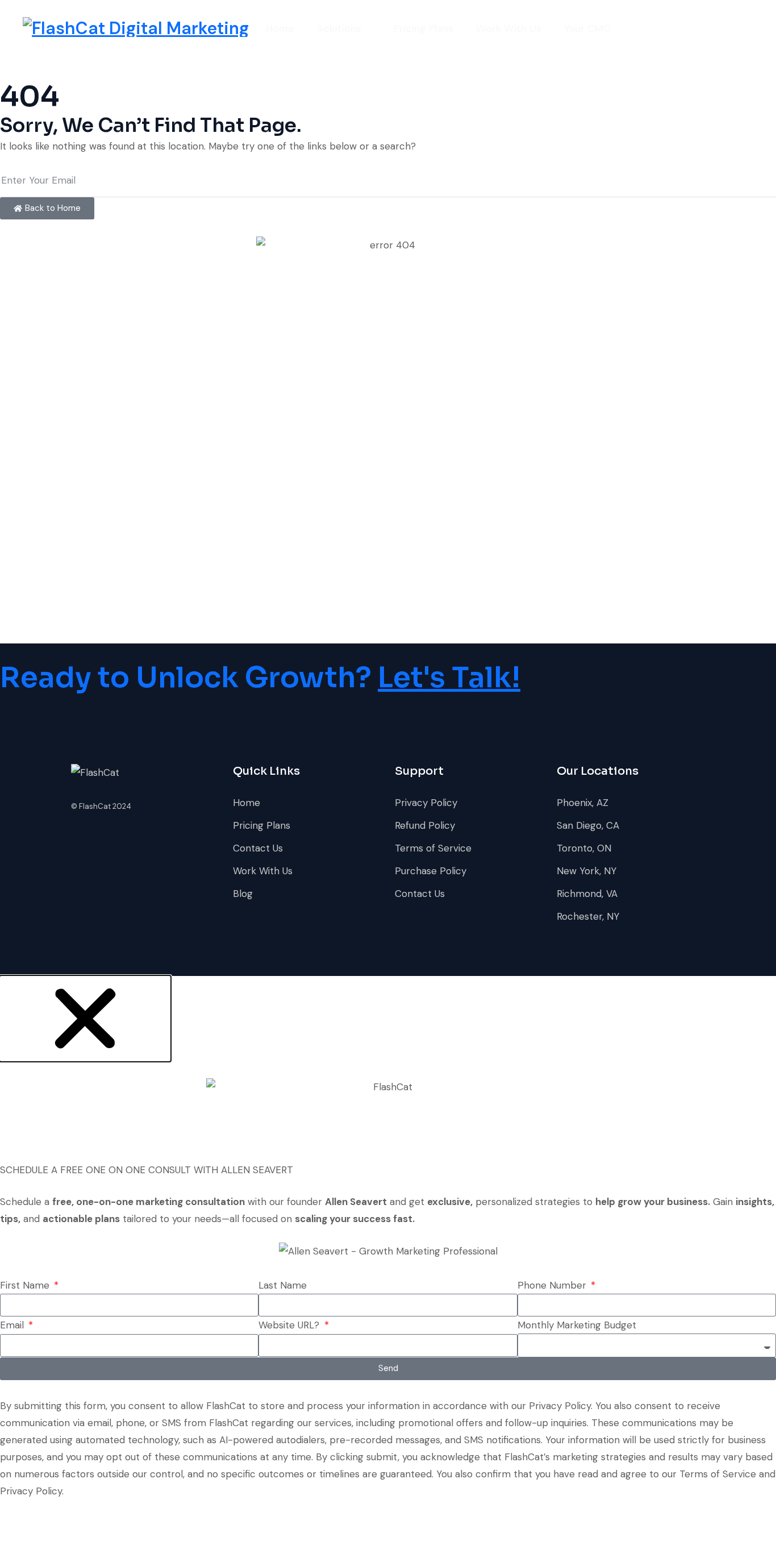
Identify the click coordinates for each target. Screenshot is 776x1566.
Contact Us (258, 848)
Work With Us (508, 28)
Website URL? (290, 1325)
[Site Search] (748, 28)
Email (13, 1325)
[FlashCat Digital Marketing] (136, 28)
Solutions (339, 28)
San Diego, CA (588, 825)
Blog (243, 893)
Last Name (282, 1285)
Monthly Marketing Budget (577, 1325)
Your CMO (587, 28)
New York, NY (586, 871)
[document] (388, 1269)
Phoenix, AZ (582, 802)
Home (280, 28)
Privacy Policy (426, 802)
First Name (26, 1285)
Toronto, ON (584, 848)
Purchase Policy (430, 871)
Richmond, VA (587, 893)
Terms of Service (433, 848)
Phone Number (553, 1285)
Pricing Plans (423, 28)
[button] (85, 1017)
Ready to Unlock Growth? (260, 677)
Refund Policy (425, 825)
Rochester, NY (588, 916)
